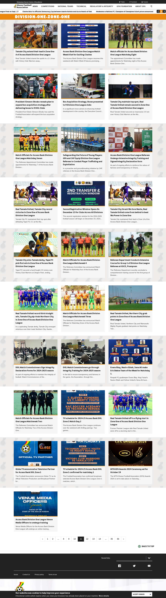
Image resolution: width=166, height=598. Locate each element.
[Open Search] (150, 6)
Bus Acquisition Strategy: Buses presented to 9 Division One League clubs (83, 97)
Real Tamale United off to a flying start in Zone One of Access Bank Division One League (129, 421)
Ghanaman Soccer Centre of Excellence (29, 2)
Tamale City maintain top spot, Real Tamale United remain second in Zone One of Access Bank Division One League (129, 104)
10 (75, 539)
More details (104, 596)
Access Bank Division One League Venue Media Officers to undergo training (35, 511)
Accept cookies (138, 594)
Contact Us (26, 574)
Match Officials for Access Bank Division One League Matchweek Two (35, 412)
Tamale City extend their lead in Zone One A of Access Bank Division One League (35, 44)
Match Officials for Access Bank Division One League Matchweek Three (83, 308)
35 (112, 539)
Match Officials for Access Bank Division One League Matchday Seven (35, 150)
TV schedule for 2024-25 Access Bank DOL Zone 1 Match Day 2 (83, 412)
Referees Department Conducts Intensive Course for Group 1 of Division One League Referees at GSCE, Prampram (130, 263)
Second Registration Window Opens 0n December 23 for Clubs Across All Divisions (83, 203)
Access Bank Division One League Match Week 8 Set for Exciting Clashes (83, 44)
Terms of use (52, 574)
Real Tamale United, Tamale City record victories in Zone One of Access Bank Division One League (34, 212)
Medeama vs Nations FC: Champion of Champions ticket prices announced (105, 11)
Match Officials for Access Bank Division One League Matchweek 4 (83, 255)
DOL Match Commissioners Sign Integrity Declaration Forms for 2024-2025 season (35, 361)
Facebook (134, 2)
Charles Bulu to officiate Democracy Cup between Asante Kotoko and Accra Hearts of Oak (38, 11)
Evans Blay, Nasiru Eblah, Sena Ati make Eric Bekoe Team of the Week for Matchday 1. (130, 370)
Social (16, 574)
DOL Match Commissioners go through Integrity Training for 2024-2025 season (83, 361)
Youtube (145, 2)
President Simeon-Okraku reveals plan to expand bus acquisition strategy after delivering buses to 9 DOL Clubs (35, 104)
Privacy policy (39, 574)
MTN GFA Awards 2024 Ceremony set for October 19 (130, 462)
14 (100, 539)
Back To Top (148, 546)
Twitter (123, 2)
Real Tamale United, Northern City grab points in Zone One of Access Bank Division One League (130, 316)
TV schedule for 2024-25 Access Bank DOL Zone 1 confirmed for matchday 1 (83, 462)
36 (118, 539)
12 (87, 539)
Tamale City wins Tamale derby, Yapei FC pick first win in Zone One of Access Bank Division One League (34, 263)
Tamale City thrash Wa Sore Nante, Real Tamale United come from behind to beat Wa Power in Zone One (129, 212)
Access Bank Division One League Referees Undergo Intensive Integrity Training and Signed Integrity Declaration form (130, 158)
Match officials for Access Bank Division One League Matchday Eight (130, 44)
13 (93, 539)
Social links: (105, 558)
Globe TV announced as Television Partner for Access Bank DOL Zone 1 (35, 462)
